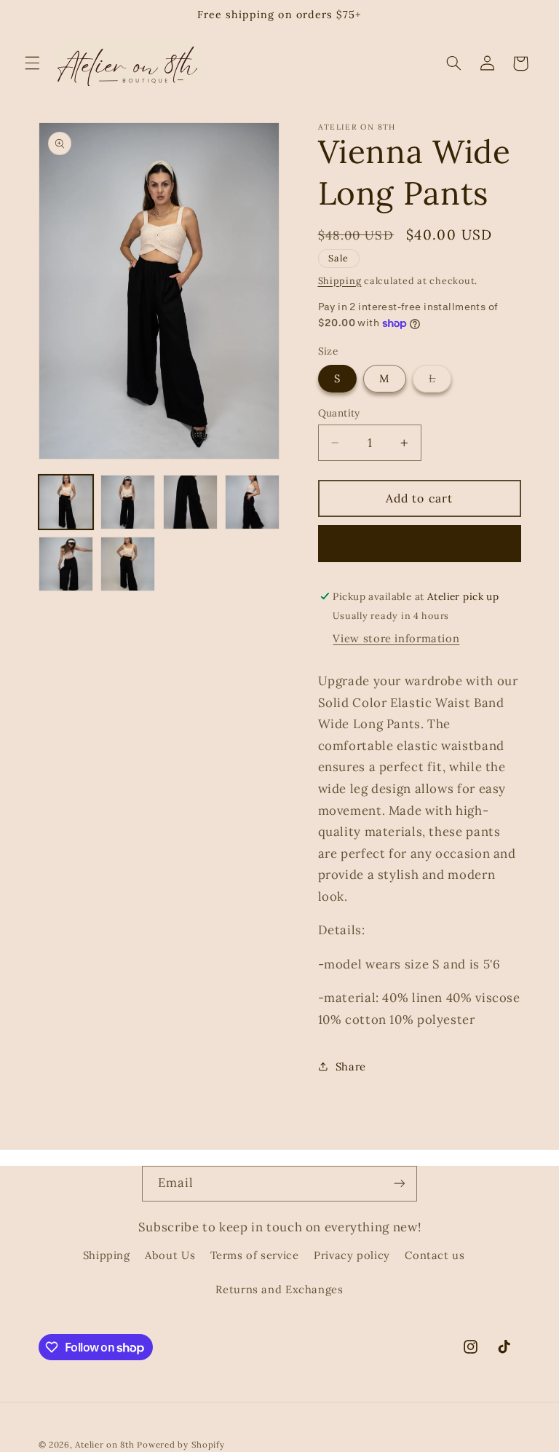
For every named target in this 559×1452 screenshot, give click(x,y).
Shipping (340, 280)
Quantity (339, 412)
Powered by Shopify (180, 1444)
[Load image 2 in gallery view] (127, 502)
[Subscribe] (399, 1184)
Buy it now (419, 543)
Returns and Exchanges (279, 1289)
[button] (32, 63)
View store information (396, 638)
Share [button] (351, 1066)
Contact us (434, 1255)
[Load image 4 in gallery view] (252, 502)
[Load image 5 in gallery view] (66, 564)
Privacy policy (352, 1255)
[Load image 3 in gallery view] (190, 502)
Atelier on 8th (104, 1444)
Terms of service (254, 1255)
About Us (170, 1255)
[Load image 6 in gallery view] (127, 564)
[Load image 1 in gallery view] (66, 502)
